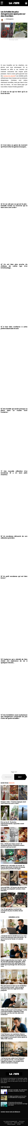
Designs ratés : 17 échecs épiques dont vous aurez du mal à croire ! (13, 802)
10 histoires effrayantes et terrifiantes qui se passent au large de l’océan (17, 1104)
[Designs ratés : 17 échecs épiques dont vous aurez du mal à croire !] (14, 792)
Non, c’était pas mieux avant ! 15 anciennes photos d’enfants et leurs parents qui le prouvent (12, 845)
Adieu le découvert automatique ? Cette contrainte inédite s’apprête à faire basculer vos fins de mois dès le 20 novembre (14, 1012)
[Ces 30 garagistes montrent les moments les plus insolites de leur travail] (14, 899)
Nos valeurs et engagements (10, 1121)
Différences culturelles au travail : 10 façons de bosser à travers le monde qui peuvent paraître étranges (13, 867)
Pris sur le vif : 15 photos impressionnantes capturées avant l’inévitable (12, 823)
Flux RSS (19, 1124)
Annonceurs (21, 1121)
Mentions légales (11, 1124)
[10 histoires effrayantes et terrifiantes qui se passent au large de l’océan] (4, 1104)
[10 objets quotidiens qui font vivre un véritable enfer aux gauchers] (4, 1098)
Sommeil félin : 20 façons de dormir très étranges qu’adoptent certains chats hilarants (14, 888)
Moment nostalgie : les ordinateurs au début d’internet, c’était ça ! (17, 1090)
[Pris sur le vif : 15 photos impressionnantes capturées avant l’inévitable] (14, 812)
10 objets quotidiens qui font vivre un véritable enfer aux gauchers (17, 1096)
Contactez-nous (8, 1122)
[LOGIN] (26, 3)
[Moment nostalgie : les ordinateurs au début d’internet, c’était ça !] (4, 1091)
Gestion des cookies (18, 1122)
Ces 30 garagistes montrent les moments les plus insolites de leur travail (12, 910)
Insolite (11, 783)
